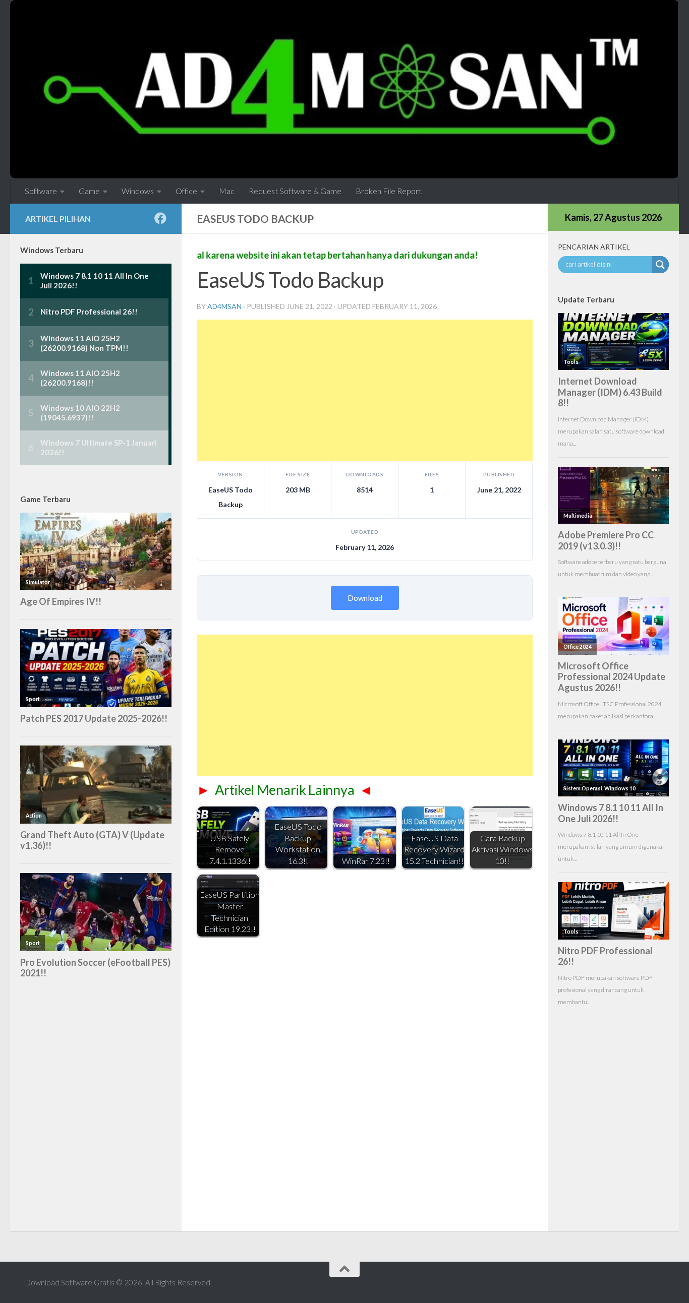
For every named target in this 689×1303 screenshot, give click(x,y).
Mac (227, 191)
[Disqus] (365, 1080)
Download (365, 597)
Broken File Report (389, 191)
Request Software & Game (295, 191)
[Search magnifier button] (660, 264)
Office (186, 191)
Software (41, 191)
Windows (138, 191)
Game (89, 191)
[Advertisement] (365, 390)
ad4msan (224, 306)
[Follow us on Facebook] (160, 218)
